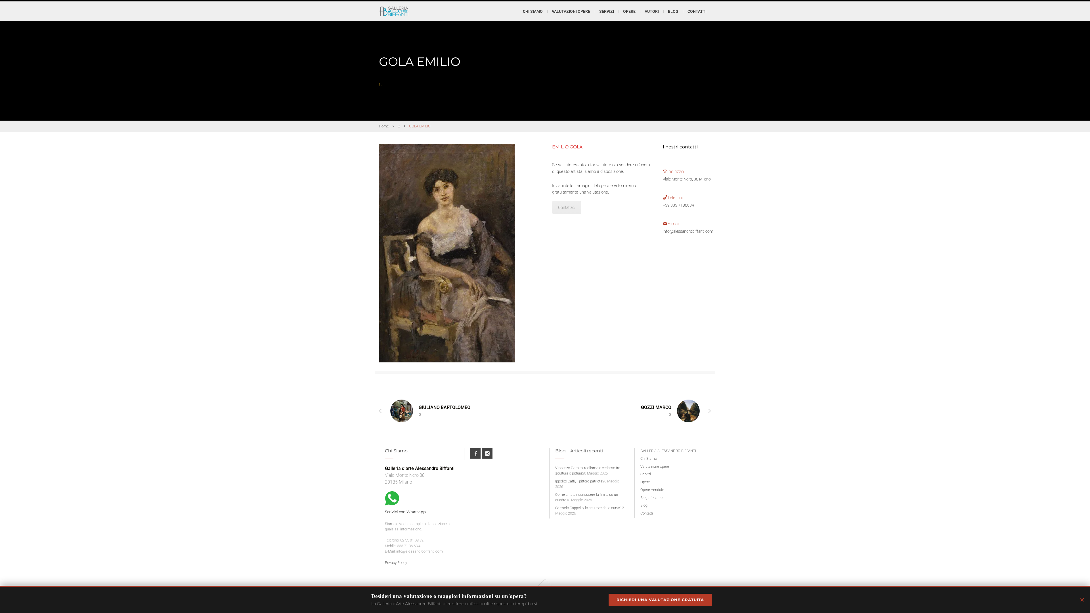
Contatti (697, 11)
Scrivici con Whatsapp (405, 511)
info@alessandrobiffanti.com (688, 231)
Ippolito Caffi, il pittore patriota (578, 481)
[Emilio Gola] (447, 253)
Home (384, 126)
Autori (652, 11)
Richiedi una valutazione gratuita (660, 599)
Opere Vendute (652, 490)
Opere (645, 482)
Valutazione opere (654, 466)
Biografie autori (652, 498)
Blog (673, 11)
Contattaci (566, 207)
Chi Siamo (533, 11)
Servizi (645, 474)
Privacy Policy (396, 562)
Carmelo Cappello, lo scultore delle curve (587, 508)
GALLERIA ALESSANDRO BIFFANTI (668, 451)
